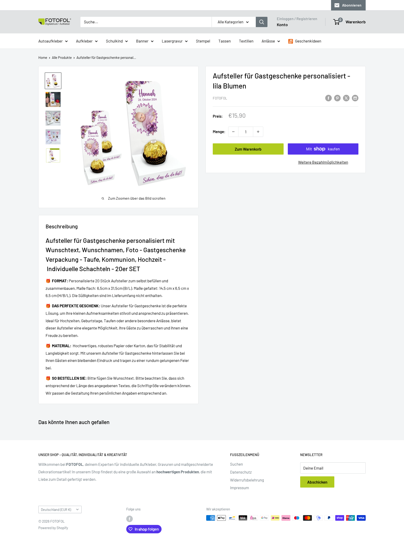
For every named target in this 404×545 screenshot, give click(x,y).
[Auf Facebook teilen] (328, 97)
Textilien (246, 40)
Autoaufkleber (50, 40)
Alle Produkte (62, 57)
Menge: (219, 131)
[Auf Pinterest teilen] (337, 97)
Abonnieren (351, 5)
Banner (142, 40)
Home (42, 57)
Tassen (224, 40)
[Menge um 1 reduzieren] (233, 132)
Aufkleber (84, 40)
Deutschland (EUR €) (56, 510)
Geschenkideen (307, 40)
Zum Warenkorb (248, 149)
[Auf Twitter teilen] (346, 97)
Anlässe (268, 40)
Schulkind (114, 40)
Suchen (236, 464)
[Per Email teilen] (355, 97)
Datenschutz (241, 472)
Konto (282, 24)
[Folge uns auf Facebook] (129, 518)
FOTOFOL (220, 98)
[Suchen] (261, 22)
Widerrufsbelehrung (247, 480)
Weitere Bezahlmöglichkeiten (323, 162)
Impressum (239, 487)
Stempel (203, 40)
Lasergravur (172, 40)
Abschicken (317, 482)
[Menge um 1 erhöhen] (258, 132)
